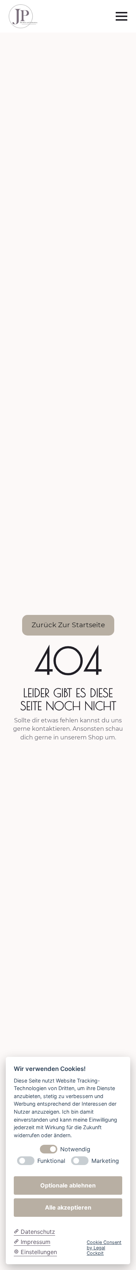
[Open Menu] (121, 16)
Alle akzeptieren (68, 1207)
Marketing (105, 1160)
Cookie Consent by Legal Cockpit (104, 1248)
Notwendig (75, 1149)
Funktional (51, 1160)
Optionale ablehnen (68, 1185)
